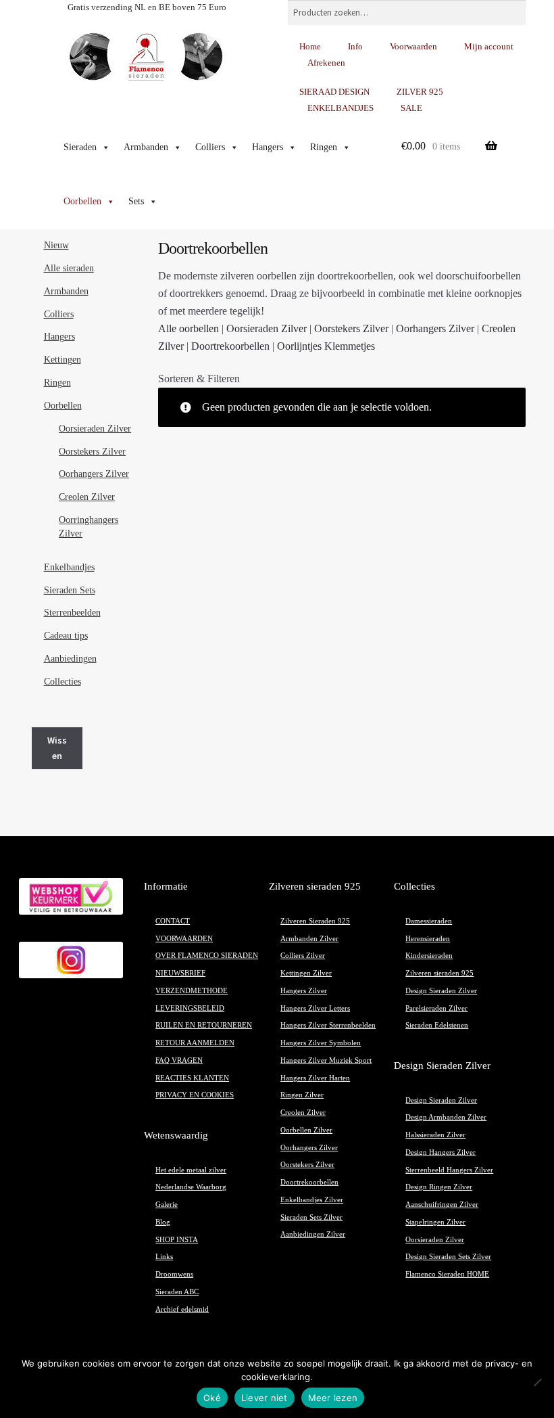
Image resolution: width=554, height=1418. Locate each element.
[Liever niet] (537, 1382)
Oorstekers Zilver (351, 328)
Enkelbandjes (69, 567)
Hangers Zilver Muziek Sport (326, 1060)
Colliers (210, 147)
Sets (136, 201)
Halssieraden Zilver (435, 1135)
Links (164, 1256)
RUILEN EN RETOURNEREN (203, 1025)
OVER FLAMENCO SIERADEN (206, 955)
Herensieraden (427, 938)
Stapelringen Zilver (435, 1222)
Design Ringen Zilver (438, 1187)
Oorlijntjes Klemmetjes (326, 346)
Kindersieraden (429, 955)
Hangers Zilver (303, 990)
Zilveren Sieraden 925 (315, 921)
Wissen (57, 748)
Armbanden (146, 147)
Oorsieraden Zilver (266, 328)
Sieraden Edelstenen (436, 1025)
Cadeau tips (66, 636)
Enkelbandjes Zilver (311, 1200)
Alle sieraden (69, 268)
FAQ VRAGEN (179, 1060)
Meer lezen (333, 1397)
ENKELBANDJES (340, 108)
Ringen (323, 147)
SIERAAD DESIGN (334, 92)
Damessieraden (428, 921)
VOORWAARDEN (184, 938)
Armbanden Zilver (309, 938)
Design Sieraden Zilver (441, 990)
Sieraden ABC (177, 1292)
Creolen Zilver (87, 497)
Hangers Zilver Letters (315, 1008)
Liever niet (264, 1397)
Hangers (267, 147)
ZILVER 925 (420, 92)
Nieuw (56, 245)
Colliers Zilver (302, 955)
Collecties (62, 682)
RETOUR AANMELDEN (194, 1043)
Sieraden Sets (69, 590)
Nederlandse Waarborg (190, 1187)
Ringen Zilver (302, 1095)
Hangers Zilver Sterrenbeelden (328, 1025)
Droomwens (174, 1274)
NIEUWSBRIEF (180, 973)
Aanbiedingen (70, 659)
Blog (162, 1222)
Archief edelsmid (182, 1309)
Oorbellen (82, 201)
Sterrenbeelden (72, 613)
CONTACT (172, 921)
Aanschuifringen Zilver (441, 1204)
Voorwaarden (413, 46)
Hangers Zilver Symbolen (320, 1043)
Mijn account (488, 46)
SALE (411, 108)
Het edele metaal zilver (190, 1170)
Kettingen (62, 359)
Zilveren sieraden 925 (439, 973)
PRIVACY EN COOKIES (194, 1095)
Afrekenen (326, 63)
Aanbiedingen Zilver (312, 1234)
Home (310, 46)
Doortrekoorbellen (230, 346)
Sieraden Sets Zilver (311, 1217)
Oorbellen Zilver (306, 1130)
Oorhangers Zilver (435, 328)
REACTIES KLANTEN (192, 1078)
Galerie (166, 1204)
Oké (212, 1397)
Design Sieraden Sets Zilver (448, 1256)
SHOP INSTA (176, 1239)
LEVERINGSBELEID (189, 1008)
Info (355, 46)
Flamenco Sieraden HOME (447, 1274)
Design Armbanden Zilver (445, 1117)
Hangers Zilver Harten (315, 1078)
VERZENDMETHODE (191, 990)
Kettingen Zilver (306, 973)
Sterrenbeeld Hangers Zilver (449, 1170)
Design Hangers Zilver (440, 1152)
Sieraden (80, 147)
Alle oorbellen (188, 328)
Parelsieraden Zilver (436, 1008)
